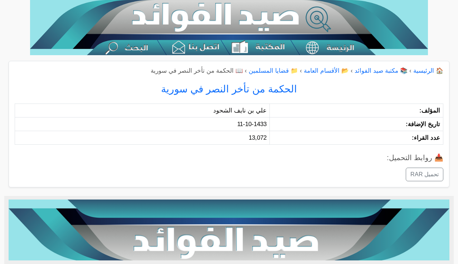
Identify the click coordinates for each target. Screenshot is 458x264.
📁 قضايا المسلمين (273, 70)
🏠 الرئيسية (428, 70)
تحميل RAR (424, 174)
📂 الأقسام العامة (326, 70)
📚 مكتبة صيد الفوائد (381, 70)
